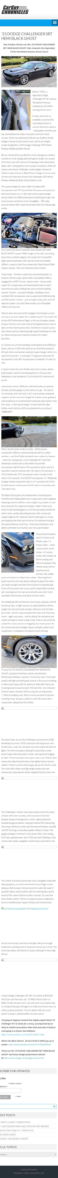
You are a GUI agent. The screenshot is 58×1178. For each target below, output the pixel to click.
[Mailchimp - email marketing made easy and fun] (17, 1096)
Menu (55, 22)
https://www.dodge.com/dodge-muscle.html (24, 1058)
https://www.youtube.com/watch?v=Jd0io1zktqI (22, 1034)
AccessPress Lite (37, 1173)
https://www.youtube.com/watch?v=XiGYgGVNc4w (29, 1044)
